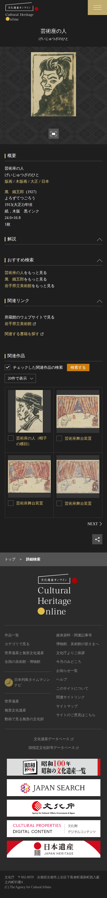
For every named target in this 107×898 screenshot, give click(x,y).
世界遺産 (12, 701)
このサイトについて (72, 688)
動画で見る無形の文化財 (24, 719)
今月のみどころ (68, 662)
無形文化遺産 (15, 710)
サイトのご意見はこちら (75, 715)
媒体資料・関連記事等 (74, 635)
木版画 (21, 181)
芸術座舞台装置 (78, 438)
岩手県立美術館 (18, 286)
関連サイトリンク (70, 697)
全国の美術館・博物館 (22, 662)
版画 (8, 181)
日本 (45, 181)
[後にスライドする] (95, 524)
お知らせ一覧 (67, 671)
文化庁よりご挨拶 (70, 653)
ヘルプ (61, 679)
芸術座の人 (14, 273)
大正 (34, 181)
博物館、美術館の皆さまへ (77, 644)
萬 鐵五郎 (14, 192)
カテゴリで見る (17, 644)
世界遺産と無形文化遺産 (24, 653)
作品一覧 (12, 635)
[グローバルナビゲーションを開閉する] (97, 7)
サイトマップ (67, 706)
